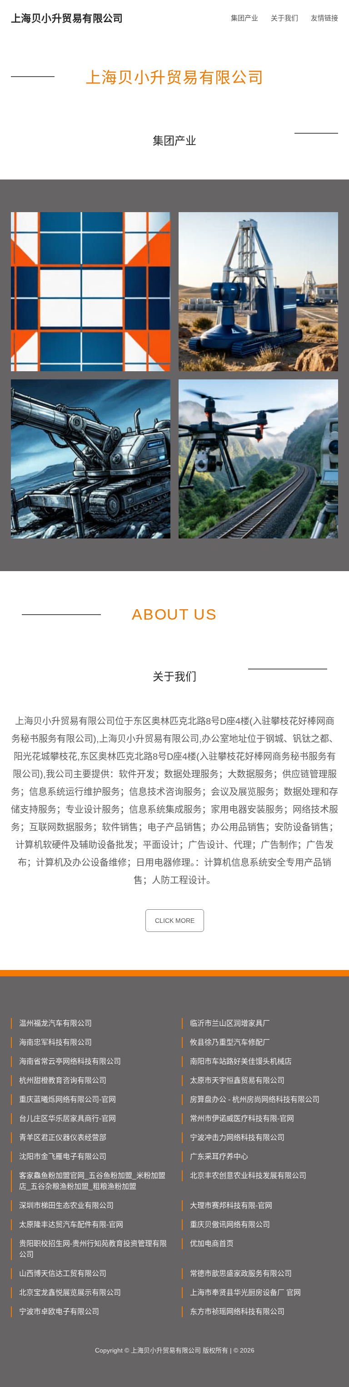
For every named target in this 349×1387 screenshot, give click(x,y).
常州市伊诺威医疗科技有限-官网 (242, 1118)
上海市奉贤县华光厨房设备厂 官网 (245, 1292)
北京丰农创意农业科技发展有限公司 (248, 1175)
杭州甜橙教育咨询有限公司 (62, 1080)
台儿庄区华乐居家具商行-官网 (67, 1118)
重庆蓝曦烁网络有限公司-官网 (67, 1099)
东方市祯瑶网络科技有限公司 (237, 1311)
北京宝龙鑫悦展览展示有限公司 (70, 1292)
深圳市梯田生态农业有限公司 (66, 1205)
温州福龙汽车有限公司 (55, 1023)
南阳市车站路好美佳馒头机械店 (241, 1061)
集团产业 (244, 18)
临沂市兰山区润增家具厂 (230, 1023)
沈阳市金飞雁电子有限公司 (62, 1156)
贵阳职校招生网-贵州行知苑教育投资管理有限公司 (93, 1249)
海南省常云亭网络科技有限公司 (70, 1061)
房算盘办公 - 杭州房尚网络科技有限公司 (254, 1099)
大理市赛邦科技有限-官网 (231, 1205)
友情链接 (324, 18)
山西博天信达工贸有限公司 (62, 1273)
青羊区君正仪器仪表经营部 (62, 1137)
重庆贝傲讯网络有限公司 (230, 1224)
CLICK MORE (174, 920)
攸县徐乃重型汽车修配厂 (230, 1042)
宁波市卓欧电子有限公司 (59, 1311)
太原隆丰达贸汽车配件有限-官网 (71, 1224)
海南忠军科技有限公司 (55, 1042)
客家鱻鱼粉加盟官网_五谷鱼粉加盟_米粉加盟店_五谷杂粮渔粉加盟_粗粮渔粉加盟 (92, 1181)
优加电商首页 (212, 1243)
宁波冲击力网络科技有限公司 (237, 1137)
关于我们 (284, 18)
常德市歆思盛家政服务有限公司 (241, 1273)
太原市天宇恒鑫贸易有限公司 (237, 1080)
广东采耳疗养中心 (219, 1156)
